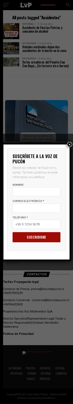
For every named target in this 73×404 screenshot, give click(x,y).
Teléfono (20, 217)
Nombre (18, 184)
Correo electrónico (28, 201)
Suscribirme (36, 237)
